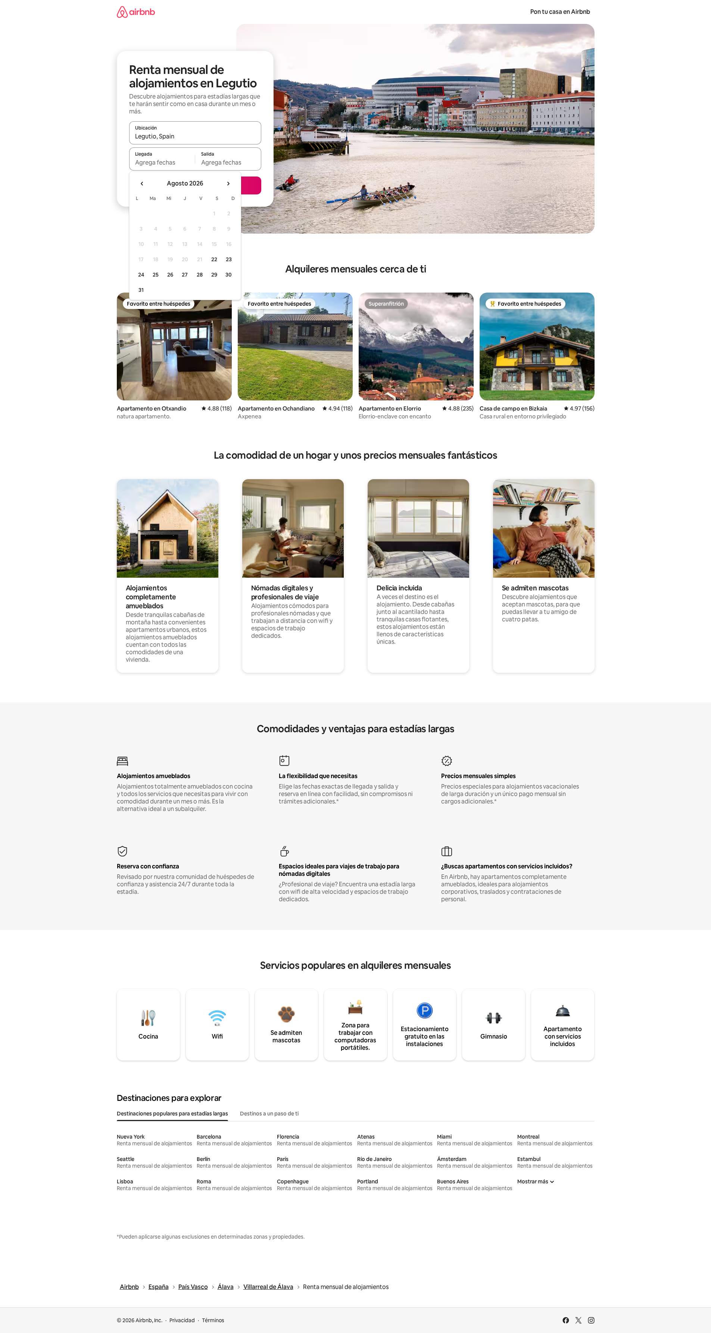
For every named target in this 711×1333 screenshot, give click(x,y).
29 (214, 274)
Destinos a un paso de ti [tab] (269, 1113)
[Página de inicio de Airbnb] (136, 12)
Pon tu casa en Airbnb (560, 12)
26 (170, 274)
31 (141, 290)
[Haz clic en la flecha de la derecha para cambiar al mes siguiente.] (228, 183)
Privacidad (182, 1320)
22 (214, 259)
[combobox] (195, 136)
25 (156, 274)
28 (200, 274)
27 (185, 274)
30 (228, 274)
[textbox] (162, 162)
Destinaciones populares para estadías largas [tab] (172, 1113)
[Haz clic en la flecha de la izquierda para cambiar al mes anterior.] (142, 183)
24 (141, 274)
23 (229, 259)
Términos (213, 1320)
